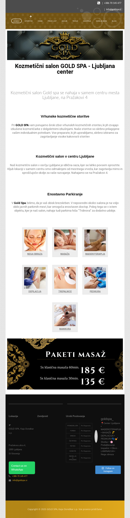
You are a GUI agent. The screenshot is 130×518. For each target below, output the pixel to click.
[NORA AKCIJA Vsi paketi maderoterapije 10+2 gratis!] (97, 461)
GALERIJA (87, 21)
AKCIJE (64, 21)
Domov (16, 21)
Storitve (29, 21)
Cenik (40, 21)
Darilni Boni (101, 21)
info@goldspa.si (113, 9)
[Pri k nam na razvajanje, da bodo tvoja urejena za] (118, 461)
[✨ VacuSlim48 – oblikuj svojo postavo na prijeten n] (111, 461)
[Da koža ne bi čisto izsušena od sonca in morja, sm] (104, 461)
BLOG (114, 21)
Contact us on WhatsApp (19, 467)
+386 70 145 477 (112, 3)
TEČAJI (75, 21)
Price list (52, 21)
